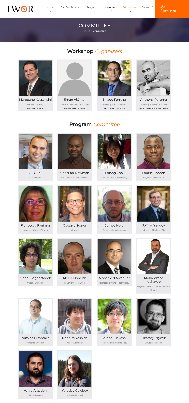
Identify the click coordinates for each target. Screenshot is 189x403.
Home (49, 9)
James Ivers (114, 225)
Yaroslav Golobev (75, 390)
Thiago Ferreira (114, 100)
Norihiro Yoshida (75, 338)
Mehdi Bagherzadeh (35, 278)
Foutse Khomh (153, 173)
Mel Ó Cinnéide (75, 278)
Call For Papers (70, 9)
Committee (129, 9)
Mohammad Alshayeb (153, 280)
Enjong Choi (114, 173)
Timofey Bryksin (153, 338)
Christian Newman (74, 173)
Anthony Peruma (153, 100)
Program (91, 9)
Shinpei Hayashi (114, 338)
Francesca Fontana (35, 225)
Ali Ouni (35, 173)
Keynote (110, 9)
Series (147, 7)
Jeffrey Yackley (153, 225)
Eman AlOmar (75, 100)
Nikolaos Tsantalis (35, 338)
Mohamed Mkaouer (114, 278)
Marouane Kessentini (35, 100)
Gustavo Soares (75, 225)
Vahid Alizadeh (35, 390)
